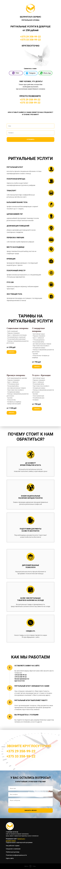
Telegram (32, 73)
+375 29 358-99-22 (30, 99)
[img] (10, 826)
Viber (17, 73)
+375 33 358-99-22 (30, 102)
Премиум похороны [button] (16, 375)
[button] (17, 328)
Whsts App (47, 73)
